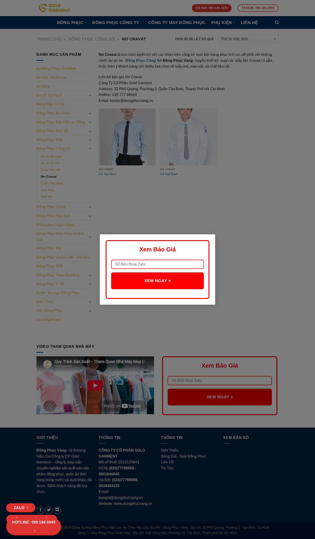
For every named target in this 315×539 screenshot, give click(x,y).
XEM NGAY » (157, 280)
